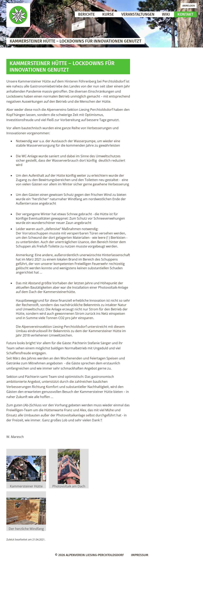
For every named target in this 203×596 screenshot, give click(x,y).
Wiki (166, 14)
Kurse (108, 14)
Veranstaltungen (137, 14)
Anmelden (188, 5)
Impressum (139, 555)
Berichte (86, 14)
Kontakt (185, 14)
